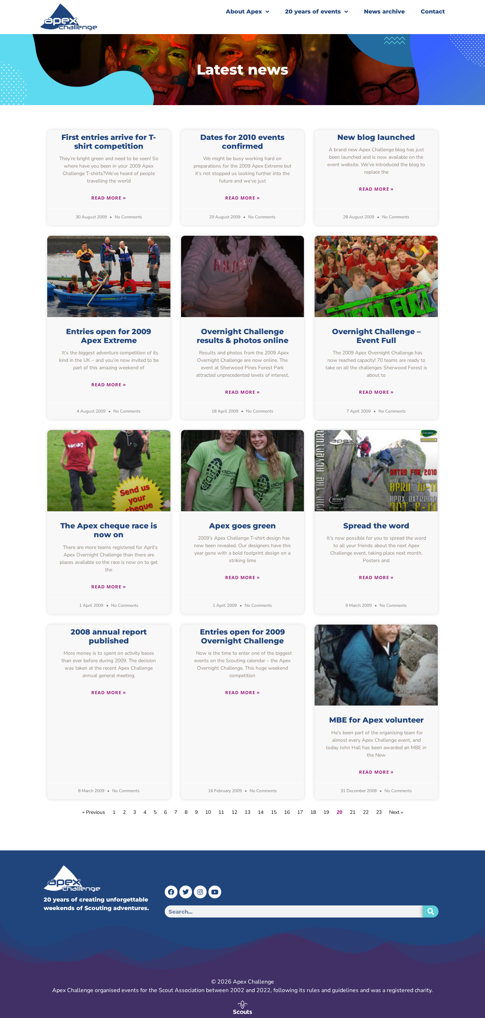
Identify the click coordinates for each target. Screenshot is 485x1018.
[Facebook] (171, 892)
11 (221, 812)
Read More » (108, 198)
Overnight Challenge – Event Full (376, 336)
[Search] (430, 911)
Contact (433, 11)
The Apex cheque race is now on (108, 530)
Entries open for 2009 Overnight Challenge (242, 636)
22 (366, 812)
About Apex (244, 11)
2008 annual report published (109, 636)
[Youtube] (214, 892)
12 (234, 812)
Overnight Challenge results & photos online (242, 336)
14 (260, 812)
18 (313, 812)
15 (274, 812)
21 (352, 812)
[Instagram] (200, 892)
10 (208, 812)
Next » (396, 812)
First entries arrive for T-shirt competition (108, 142)
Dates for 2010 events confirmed (242, 142)
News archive (384, 11)
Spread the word (376, 525)
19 (326, 812)
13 (247, 812)
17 (300, 812)
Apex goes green (242, 525)
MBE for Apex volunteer (376, 719)
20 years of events (313, 11)
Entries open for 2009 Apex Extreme (108, 336)
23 (379, 812)
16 (287, 812)
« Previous (93, 812)
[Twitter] (185, 892)
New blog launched (376, 137)
